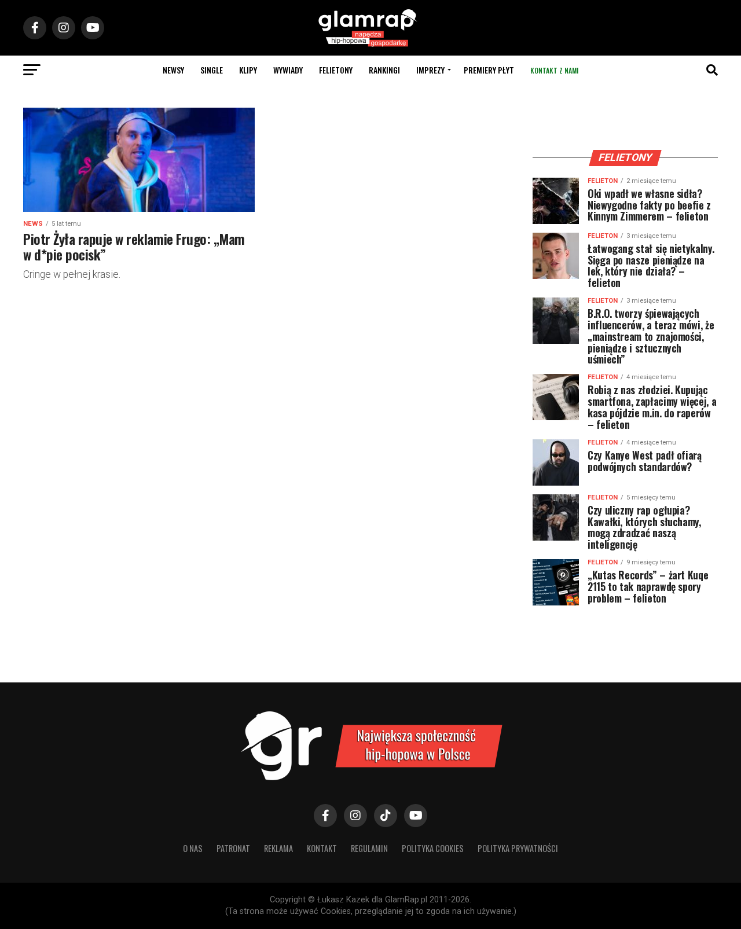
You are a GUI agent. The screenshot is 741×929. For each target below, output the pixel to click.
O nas (193, 848)
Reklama (278, 848)
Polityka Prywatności (518, 848)
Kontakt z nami (554, 70)
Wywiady (288, 70)
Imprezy (430, 70)
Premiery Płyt (489, 70)
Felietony (336, 70)
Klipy (248, 70)
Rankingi (384, 70)
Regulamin (369, 848)
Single (211, 70)
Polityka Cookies (433, 848)
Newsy (173, 70)
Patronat (233, 848)
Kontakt (322, 848)
